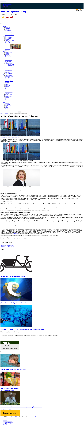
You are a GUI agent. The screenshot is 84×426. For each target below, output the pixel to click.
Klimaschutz (7, 85)
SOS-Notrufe (8, 27)
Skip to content (3, 1)
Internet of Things (8, 88)
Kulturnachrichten (8, 96)
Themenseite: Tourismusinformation (7, 245)
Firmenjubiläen (8, 61)
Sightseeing (7, 43)
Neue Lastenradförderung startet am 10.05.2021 (12, 276)
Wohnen (7, 93)
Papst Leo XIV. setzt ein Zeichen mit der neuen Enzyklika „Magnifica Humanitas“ (21, 407)
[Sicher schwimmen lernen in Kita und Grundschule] (10, 367)
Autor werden (5, 6)
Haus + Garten (8, 57)
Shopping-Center (8, 63)
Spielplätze (7, 55)
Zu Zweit (7, 108)
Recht (4, 91)
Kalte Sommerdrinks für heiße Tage (9, 388)
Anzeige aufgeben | (6, 5)
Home (1, 113)
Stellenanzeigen (8, 79)
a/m (1, 390)
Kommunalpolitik (8, 39)
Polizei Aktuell (8, 41)
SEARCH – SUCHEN (9, 35)
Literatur (7, 97)
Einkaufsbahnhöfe (8, 68)
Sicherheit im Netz (9, 89)
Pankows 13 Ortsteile (9, 42)
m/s (1, 137)
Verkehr (6, 29)
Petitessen (7, 99)
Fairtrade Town (8, 72)
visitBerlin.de (15, 233)
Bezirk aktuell (8, 38)
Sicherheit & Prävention (10, 32)
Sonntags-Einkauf (8, 70)
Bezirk (4, 36)
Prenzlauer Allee (11, 65)
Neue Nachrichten (8, 37)
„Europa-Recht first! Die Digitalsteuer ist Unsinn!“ (13, 303)
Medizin (7, 103)
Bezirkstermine (8, 30)
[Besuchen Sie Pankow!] (6, 18)
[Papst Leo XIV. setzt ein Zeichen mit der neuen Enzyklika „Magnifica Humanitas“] (10, 404)
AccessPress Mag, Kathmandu (34, 416)
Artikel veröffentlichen (7, 4)
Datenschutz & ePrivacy (7, 421)
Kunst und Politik (8, 98)
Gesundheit (7, 104)
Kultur (4, 95)
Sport (6, 106)
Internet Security (8, 33)
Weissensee (10, 66)
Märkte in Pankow (9, 71)
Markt (4, 74)
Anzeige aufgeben (8, 75)
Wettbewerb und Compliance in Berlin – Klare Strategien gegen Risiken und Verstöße (22, 329)
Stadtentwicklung (8, 52)
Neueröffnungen (8, 60)
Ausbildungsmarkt (9, 81)
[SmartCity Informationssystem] (79, 10)
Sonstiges (7, 82)
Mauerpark (7, 100)
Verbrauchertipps (8, 73)
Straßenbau (7, 54)
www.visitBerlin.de (12, 239)
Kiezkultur (7, 50)
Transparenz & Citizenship (8, 422)
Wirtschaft (5, 59)
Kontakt (4, 418)
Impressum (5, 420)
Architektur (7, 53)
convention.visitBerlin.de (33, 225)
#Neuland (7, 86)
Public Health (8, 105)
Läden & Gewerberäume (10, 77)
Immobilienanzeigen (9, 78)
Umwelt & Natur (8, 56)
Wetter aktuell (8, 28)
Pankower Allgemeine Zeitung (13, 11)
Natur (6, 84)
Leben (4, 102)
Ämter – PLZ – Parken (9, 40)
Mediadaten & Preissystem (8, 423)
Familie (6, 107)
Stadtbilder (7, 49)
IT (5, 87)
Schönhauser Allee (11, 64)
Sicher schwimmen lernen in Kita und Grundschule (13, 369)
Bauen (4, 51)
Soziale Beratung (8, 94)
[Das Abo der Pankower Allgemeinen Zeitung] (10, 415)
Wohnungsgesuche (9, 76)
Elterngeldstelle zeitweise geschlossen (7, 246)
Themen (4, 83)
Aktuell (4, 26)
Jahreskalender (8, 31)
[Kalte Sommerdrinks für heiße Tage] (10, 385)
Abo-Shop (5, 424)
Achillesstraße (10, 67)
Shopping (5, 62)
